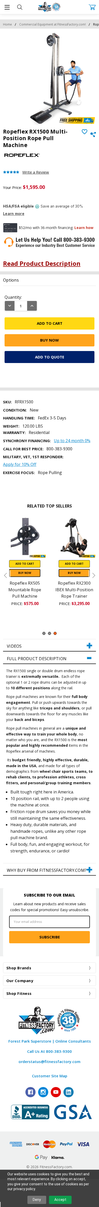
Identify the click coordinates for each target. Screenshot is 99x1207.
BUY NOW (24, 573)
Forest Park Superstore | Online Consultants (49, 1041)
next (93, 575)
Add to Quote (49, 356)
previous (5, 575)
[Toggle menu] (7, 7)
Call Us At (49, 1051)
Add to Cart (24, 563)
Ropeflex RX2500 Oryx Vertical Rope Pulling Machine (25, 589)
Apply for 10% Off (19, 464)
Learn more (13, 213)
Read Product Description (41, 263)
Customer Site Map (49, 1075)
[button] (49, 645)
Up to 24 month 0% (72, 440)
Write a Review (35, 172)
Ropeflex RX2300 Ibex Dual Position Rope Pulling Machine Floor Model (74, 596)
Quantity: (13, 297)
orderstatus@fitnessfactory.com (49, 1061)
